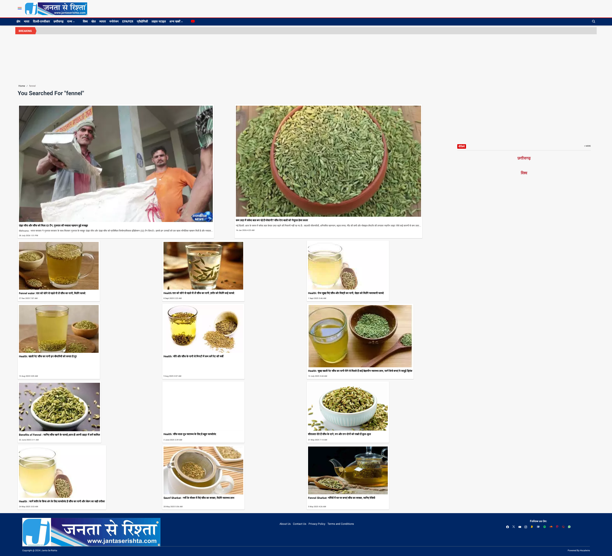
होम (18, 21)
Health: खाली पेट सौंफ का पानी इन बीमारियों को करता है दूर (48, 356)
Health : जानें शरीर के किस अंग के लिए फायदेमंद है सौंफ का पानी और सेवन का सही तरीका (62, 501)
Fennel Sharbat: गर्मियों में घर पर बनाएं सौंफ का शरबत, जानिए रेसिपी (341, 497)
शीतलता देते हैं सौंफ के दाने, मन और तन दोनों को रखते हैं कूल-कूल (339, 434)
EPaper (127, 21)
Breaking (25, 31)
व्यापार (102, 21)
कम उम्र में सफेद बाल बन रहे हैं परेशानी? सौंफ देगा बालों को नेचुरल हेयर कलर (272, 220)
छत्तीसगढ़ (58, 21)
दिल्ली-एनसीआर (41, 21)
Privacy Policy (317, 523)
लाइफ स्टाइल (159, 21)
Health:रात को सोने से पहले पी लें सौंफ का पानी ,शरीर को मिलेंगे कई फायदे (199, 293)
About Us (285, 523)
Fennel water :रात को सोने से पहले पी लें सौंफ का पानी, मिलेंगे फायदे (52, 293)
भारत (26, 21)
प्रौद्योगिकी (142, 21)
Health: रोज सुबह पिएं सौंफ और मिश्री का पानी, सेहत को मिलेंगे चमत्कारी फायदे (346, 293)
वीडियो (462, 146)
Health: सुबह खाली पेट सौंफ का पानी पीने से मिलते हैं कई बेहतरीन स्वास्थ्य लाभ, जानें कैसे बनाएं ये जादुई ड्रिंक (360, 370)
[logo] (56, 8)
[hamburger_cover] (20, 8)
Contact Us (299, 523)
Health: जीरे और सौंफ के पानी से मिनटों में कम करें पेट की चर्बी (193, 356)
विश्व (85, 21)
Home (21, 85)
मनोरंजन (114, 21)
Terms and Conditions (341, 523)
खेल (93, 21)
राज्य (69, 21)
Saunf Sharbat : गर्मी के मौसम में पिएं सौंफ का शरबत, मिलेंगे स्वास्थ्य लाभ (199, 497)
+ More (587, 146)
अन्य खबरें (174, 21)
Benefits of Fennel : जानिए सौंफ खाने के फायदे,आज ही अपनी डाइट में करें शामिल (59, 434)
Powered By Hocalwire (579, 550)
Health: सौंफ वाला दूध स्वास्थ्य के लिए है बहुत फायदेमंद (190, 434)
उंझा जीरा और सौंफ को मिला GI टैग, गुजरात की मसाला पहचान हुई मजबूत (53, 225)
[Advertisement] (306, 58)
